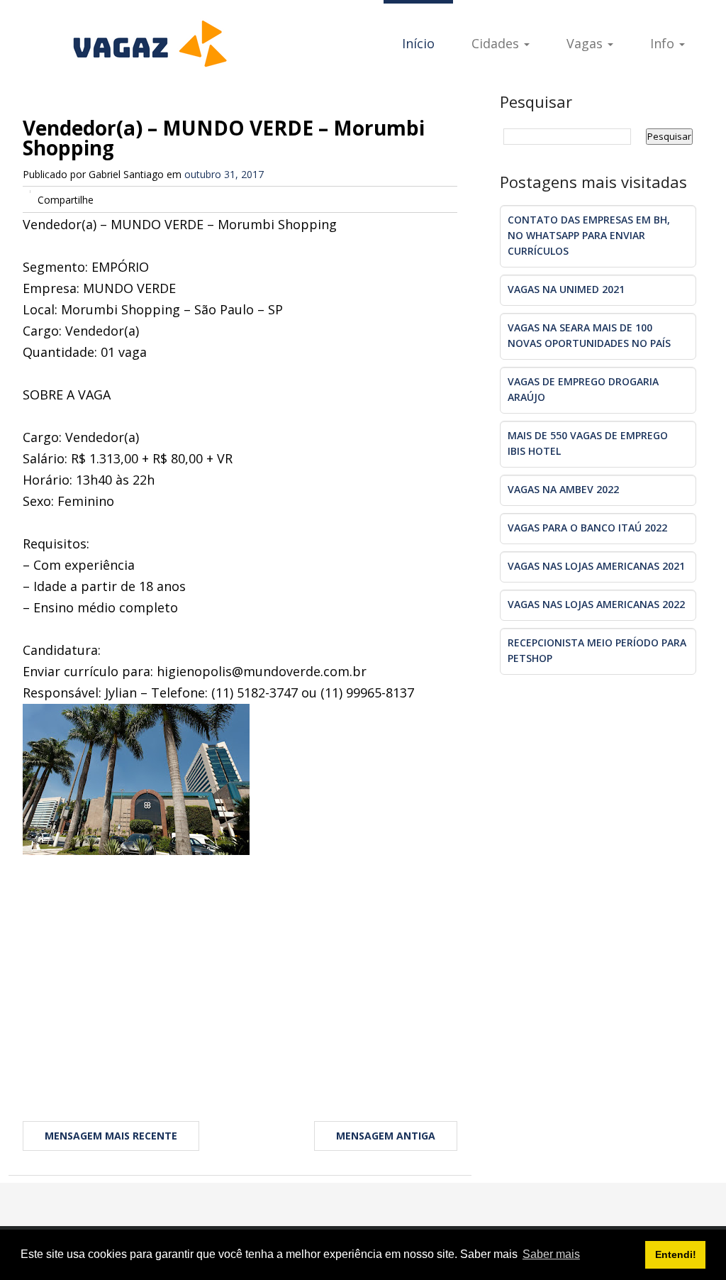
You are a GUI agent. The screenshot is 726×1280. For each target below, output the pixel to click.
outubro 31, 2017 (224, 174)
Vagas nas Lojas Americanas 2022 (596, 604)
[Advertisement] (240, 968)
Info (664, 43)
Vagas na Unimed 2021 (566, 289)
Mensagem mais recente (111, 1135)
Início (418, 43)
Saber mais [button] (551, 1254)
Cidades (497, 43)
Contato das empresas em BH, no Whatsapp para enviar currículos (589, 235)
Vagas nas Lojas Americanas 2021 (596, 566)
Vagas (586, 43)
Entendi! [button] (675, 1254)
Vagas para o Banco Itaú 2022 (587, 527)
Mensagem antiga (385, 1135)
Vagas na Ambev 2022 (563, 489)
